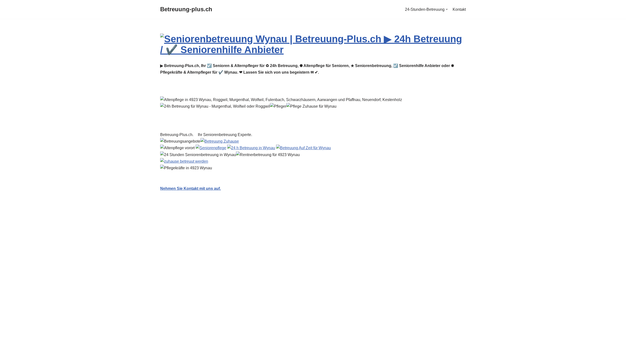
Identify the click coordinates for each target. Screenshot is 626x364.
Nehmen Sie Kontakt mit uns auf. (190, 188)
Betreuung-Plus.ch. (177, 135)
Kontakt (459, 9)
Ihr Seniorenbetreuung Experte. (226, 135)
